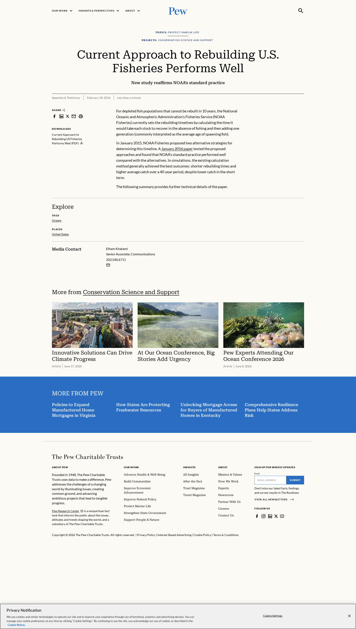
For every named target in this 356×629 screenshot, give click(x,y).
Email (257, 473)
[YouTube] (282, 516)
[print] (80, 116)
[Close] (349, 616)
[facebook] (54, 116)
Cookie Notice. (16, 624)
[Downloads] (301, 105)
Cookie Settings (272, 615)
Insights (189, 467)
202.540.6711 (116, 259)
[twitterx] (67, 116)
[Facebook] (256, 516)
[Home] (87, 457)
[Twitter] (276, 516)
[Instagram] (263, 516)
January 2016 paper (177, 148)
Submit (295, 480)
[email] (73, 116)
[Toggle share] (290, 105)
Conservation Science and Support (131, 292)
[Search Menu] (300, 10)
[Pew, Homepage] (178, 10)
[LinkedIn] (270, 516)
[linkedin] (61, 116)
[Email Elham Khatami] (108, 265)
